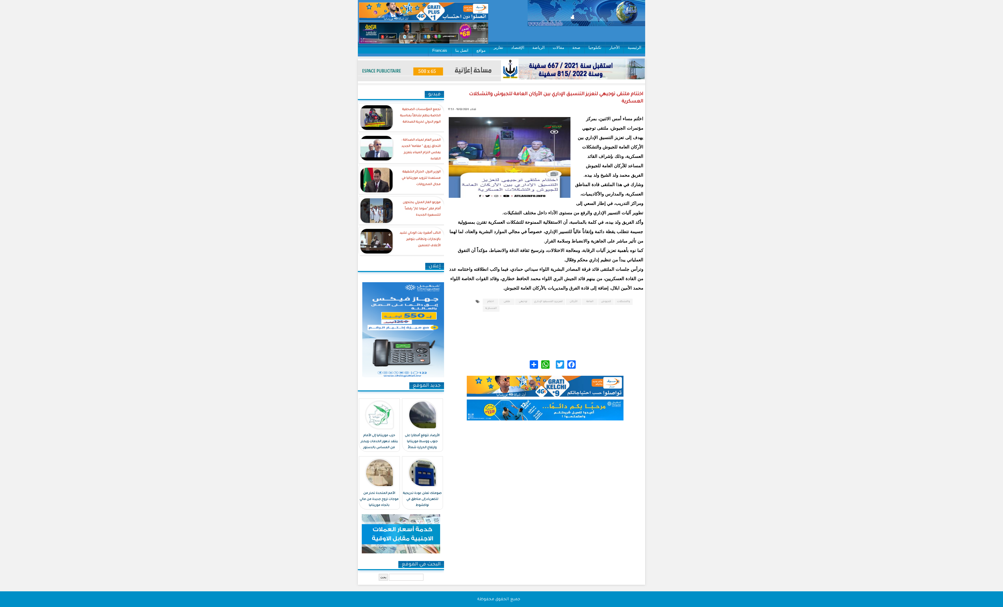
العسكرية (491, 308)
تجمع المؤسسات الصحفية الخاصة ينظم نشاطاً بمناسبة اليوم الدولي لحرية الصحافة (420, 116)
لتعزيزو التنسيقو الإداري (548, 301)
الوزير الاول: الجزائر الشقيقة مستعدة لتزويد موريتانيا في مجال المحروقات (421, 178)
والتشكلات (623, 301)
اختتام (490, 301)
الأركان (574, 301)
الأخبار (614, 47)
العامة (589, 301)
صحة (576, 47)
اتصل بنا (461, 50)
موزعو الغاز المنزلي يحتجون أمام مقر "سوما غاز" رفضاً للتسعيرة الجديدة (422, 209)
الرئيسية (634, 47)
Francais (439, 50)
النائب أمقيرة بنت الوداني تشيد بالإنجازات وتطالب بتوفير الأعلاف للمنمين (420, 239)
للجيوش (606, 301)
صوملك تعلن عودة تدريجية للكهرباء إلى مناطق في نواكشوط (422, 499)
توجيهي (523, 301)
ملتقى (507, 301)
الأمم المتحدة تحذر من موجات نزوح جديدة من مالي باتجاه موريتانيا (379, 499)
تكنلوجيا (594, 47)
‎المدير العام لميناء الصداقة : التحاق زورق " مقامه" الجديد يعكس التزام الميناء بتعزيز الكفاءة (421, 149)
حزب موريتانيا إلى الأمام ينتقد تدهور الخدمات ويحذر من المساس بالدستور (379, 441)
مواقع (481, 50)
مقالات (558, 47)
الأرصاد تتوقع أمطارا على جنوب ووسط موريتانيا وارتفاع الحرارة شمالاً (422, 441)
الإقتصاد (517, 47)
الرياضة (538, 47)
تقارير (498, 47)
